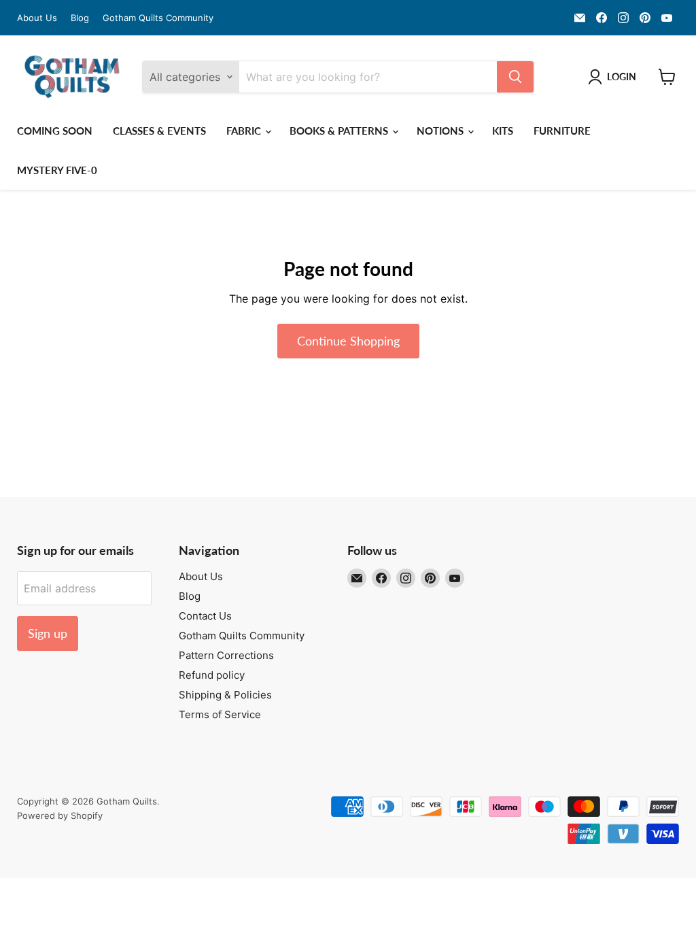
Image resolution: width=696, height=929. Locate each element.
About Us (37, 18)
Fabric (245, 130)
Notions (441, 130)
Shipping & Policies (225, 694)
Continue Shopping (348, 340)
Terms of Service (220, 714)
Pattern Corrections (226, 655)
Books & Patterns (340, 130)
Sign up (47, 633)
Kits (502, 130)
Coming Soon (54, 130)
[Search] (515, 76)
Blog (80, 18)
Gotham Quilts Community (158, 18)
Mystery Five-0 (57, 170)
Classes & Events (159, 130)
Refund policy (212, 675)
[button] (615, 77)
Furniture (562, 130)
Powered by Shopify (60, 815)
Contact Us (205, 615)
